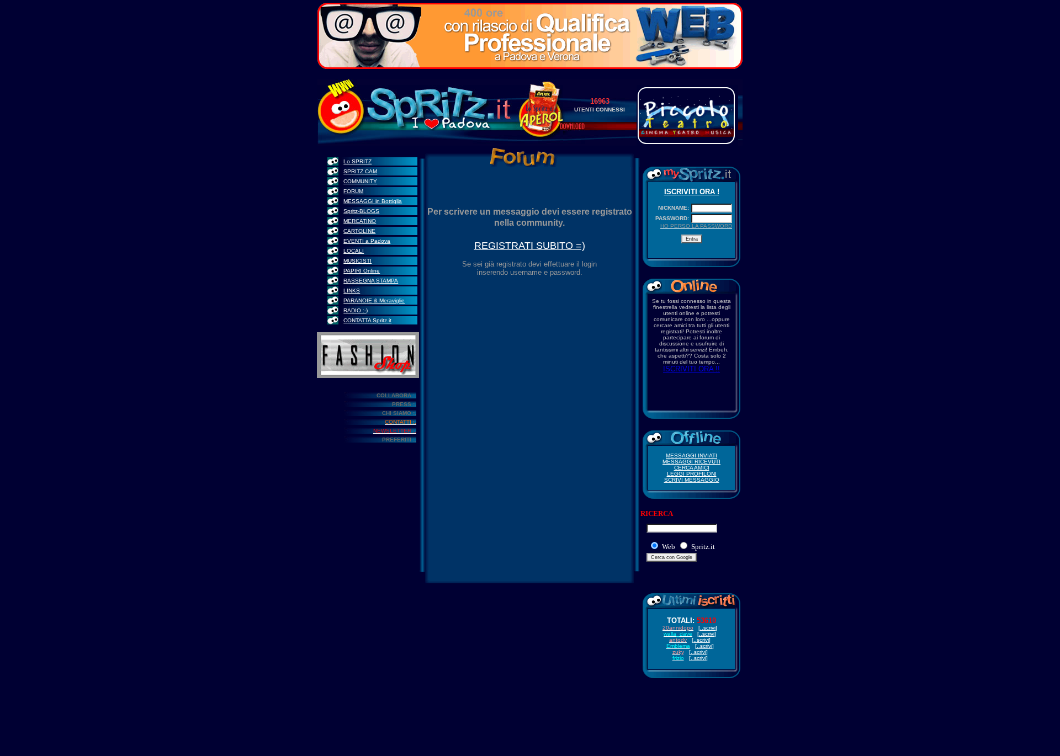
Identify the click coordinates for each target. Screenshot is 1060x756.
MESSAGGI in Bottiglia (372, 201)
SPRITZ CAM (360, 171)
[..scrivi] (698, 658)
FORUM (353, 191)
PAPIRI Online (361, 271)
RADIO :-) (355, 310)
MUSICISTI (357, 261)
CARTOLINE (359, 231)
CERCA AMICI (691, 468)
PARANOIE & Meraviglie (374, 300)
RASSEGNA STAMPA (370, 281)
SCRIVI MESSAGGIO (691, 480)
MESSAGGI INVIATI (691, 455)
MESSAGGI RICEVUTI (691, 462)
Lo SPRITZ (357, 161)
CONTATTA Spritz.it (367, 320)
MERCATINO (359, 221)
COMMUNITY (360, 181)
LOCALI (353, 251)
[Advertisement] (530, 722)
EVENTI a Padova (366, 241)
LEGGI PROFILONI (692, 474)
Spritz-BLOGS (361, 211)
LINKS (351, 291)
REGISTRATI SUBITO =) (529, 245)
